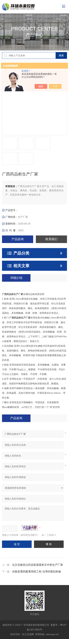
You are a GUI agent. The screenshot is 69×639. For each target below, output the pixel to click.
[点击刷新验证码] (29, 528)
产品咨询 (18, 239)
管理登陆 (40, 634)
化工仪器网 (28, 634)
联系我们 (51, 239)
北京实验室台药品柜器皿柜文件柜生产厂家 (37, 564)
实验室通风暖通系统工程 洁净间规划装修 (36, 571)
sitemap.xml (52, 634)
